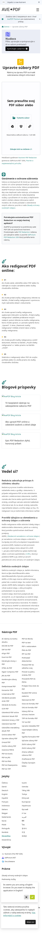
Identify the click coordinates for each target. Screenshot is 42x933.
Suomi (24, 783)
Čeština (5, 783)
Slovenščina (6, 840)
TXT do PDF (26, 722)
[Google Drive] (12, 126)
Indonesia (6, 806)
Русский (25, 809)
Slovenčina (6, 836)
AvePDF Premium (13, 19)
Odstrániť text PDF (9, 724)
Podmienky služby (9, 879)
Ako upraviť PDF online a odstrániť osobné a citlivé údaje (20, 423)
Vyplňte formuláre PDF (30, 737)
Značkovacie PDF (28, 759)
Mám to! (30, 922)
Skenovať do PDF (28, 700)
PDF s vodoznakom (29, 646)
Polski (4, 824)
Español (5, 798)
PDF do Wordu (27, 639)
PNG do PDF (26, 650)
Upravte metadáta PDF (30, 726)
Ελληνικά (25, 798)
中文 (23, 832)
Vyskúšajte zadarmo (16, 48)
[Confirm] (32, 897)
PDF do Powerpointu (10, 765)
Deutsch (5, 790)
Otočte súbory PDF (9, 746)
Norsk (4, 821)
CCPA (28, 554)
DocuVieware (10, 861)
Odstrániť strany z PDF (10, 720)
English (5, 794)
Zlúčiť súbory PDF (28, 744)
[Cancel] (26, 897)
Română (5, 832)
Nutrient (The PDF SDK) (14, 854)
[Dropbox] (21, 126)
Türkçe (24, 794)
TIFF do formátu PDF (30, 718)
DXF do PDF (6, 649)
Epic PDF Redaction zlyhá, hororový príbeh (17, 442)
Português (6, 828)
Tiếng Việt (26, 790)
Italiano (5, 809)
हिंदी (23, 821)
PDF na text (26, 642)
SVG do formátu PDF (29, 707)
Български (26, 802)
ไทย (23, 824)
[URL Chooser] (29, 126)
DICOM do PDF (7, 646)
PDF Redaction (24, 232)
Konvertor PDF (7, 690)
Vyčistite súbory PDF (29, 740)
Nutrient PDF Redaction (27, 157)
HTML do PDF (7, 668)
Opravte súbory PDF (9, 738)
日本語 (24, 836)
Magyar (5, 813)
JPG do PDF (6, 676)
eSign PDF (6, 653)
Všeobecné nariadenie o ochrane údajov (23, 536)
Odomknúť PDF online (10, 712)
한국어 (24, 828)
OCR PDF (5, 709)
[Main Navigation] (37, 9)
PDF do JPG (6, 757)
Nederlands (6, 817)
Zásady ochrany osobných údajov (15, 875)
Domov (6, 27)
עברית (24, 813)
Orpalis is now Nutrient (16, 2)
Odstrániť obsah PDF (10, 716)
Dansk (4, 787)
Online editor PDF (9, 735)
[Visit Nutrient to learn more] (3, 2)
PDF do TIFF (6, 769)
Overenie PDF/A (8, 750)
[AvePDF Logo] (11, 9)
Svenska (25, 787)
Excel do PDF (7, 657)
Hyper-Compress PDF (10, 672)
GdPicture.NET (10, 858)
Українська (26, 806)
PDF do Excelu (7, 754)
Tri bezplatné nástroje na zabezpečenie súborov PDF (18, 404)
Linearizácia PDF (8, 694)
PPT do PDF (26, 654)
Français (5, 802)
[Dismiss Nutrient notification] (39, 2)
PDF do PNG (6, 761)
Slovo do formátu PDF (30, 704)
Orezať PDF (6, 742)
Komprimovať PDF (9, 686)
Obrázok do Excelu (9, 705)
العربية (24, 817)
